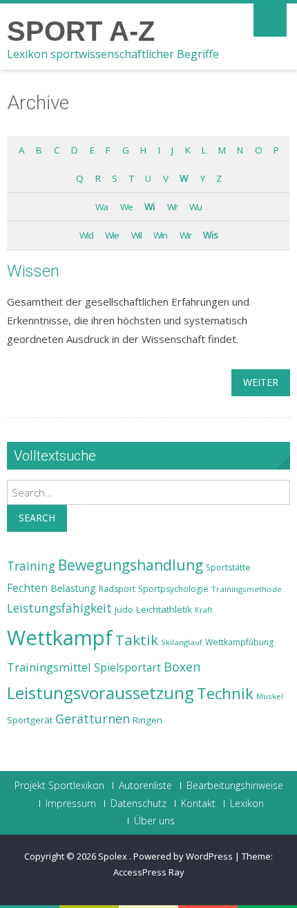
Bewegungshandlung (130, 565)
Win (160, 235)
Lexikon (247, 803)
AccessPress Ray (148, 872)
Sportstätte (228, 567)
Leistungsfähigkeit (59, 608)
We (126, 207)
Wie (112, 235)
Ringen (147, 720)
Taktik (136, 639)
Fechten (27, 588)
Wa (101, 207)
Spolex (113, 856)
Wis (210, 235)
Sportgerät (29, 720)
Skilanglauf (181, 642)
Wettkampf (60, 637)
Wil (136, 235)
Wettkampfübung (239, 642)
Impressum (71, 803)
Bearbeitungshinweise (234, 785)
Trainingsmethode (246, 589)
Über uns (154, 820)
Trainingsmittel (49, 667)
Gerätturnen (92, 718)
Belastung (73, 588)
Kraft (204, 610)
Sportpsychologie (173, 589)
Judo (124, 609)
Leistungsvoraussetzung (100, 693)
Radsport (117, 589)
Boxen (182, 666)
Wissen (33, 271)
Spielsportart (127, 667)
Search (37, 517)
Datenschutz (138, 803)
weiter (260, 382)
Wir (185, 235)
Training (31, 565)
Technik (225, 693)
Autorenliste (145, 785)
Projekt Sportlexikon (59, 785)
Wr (172, 207)
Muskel (269, 696)
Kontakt (198, 803)
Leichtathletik (164, 609)
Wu (195, 207)
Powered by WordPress (183, 856)
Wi (149, 207)
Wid (86, 235)
